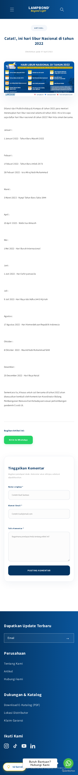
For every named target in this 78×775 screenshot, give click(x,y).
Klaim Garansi (13, 720)
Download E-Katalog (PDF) (22, 705)
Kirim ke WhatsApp (18, 440)
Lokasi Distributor (16, 713)
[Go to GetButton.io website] (68, 771)
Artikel (8, 671)
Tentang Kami (13, 663)
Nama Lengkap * (15, 486)
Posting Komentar (39, 570)
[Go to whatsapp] (68, 763)
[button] (12, 9)
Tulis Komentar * (16, 528)
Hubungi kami (13, 679)
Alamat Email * (15, 505)
